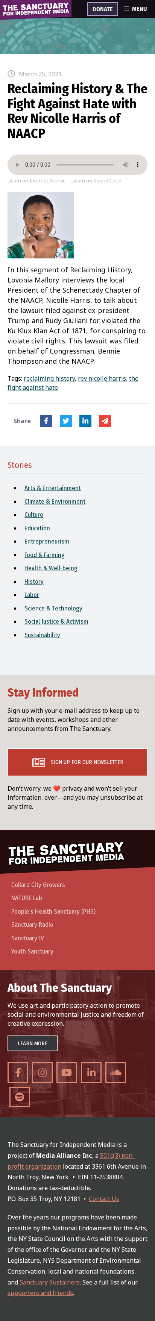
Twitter (66, 421)
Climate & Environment (54, 502)
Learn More (32, 1043)
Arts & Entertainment (52, 488)
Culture (33, 515)
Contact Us (104, 1199)
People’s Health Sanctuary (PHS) (53, 912)
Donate (103, 9)
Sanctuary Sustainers (50, 1282)
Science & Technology (53, 608)
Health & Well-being (51, 568)
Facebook (46, 421)
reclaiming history (49, 378)
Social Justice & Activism (56, 622)
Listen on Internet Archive (37, 181)
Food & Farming (44, 555)
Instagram (42, 1072)
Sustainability (42, 635)
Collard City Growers (38, 885)
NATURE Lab (26, 898)
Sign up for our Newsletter (87, 762)
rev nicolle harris (102, 378)
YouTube (66, 1072)
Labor (31, 595)
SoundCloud (115, 1072)
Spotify (19, 1097)
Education (37, 528)
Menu (139, 9)
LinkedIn (85, 421)
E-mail (105, 421)
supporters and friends (40, 1293)
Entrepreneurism (46, 541)
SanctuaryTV (27, 938)
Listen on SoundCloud (96, 181)
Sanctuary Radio (32, 925)
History (34, 582)
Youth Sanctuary (32, 951)
